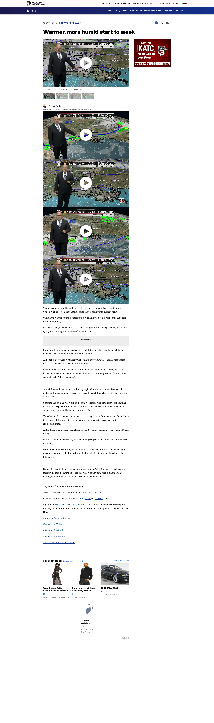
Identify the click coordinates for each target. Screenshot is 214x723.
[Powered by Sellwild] (125, 638)
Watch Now (179, 3)
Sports (149, 3)
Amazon (99, 498)
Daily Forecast (121, 10)
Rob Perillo (56, 106)
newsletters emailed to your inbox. (71, 504)
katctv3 (28, 11)
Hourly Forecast (135, 10)
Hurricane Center (171, 10)
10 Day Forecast (105, 468)
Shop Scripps (163, 3)
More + (183, 10)
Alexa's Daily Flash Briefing (56, 518)
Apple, (72, 498)
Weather (138, 3)
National (126, 3)
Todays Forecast (70, 23)
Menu (105, 4)
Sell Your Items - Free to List (73, 561)
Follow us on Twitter (53, 524)
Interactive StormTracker (153, 10)
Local (115, 3)
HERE (100, 492)
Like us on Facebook (53, 530)
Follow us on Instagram (54, 536)
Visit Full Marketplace (120, 561)
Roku (88, 498)
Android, (80, 498)
